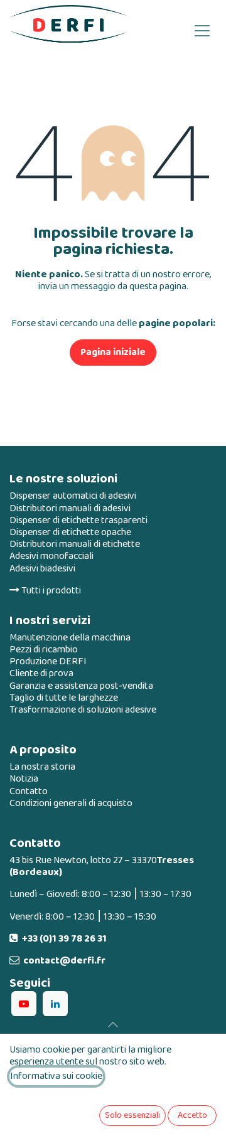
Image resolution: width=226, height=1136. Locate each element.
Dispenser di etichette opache (70, 532)
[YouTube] (23, 1003)
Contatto (28, 791)
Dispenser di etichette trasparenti (78, 520)
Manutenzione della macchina (70, 637)
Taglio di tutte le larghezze (63, 698)
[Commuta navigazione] (202, 30)
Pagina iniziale (113, 352)
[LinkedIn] (55, 1003)
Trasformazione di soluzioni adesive (82, 710)
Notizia (23, 779)
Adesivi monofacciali (51, 556)
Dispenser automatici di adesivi (72, 496)
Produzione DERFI (48, 661)
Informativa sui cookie (56, 1076)
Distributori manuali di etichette (74, 544)
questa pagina (157, 286)
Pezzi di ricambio (43, 649)
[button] (113, 1024)
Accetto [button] (192, 1115)
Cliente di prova (41, 673)
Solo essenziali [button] (132, 1115)
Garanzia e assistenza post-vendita (81, 686)
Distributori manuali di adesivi (70, 508)
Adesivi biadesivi (42, 568)
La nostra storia (42, 767)
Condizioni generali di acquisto (70, 803)
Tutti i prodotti (50, 590)
